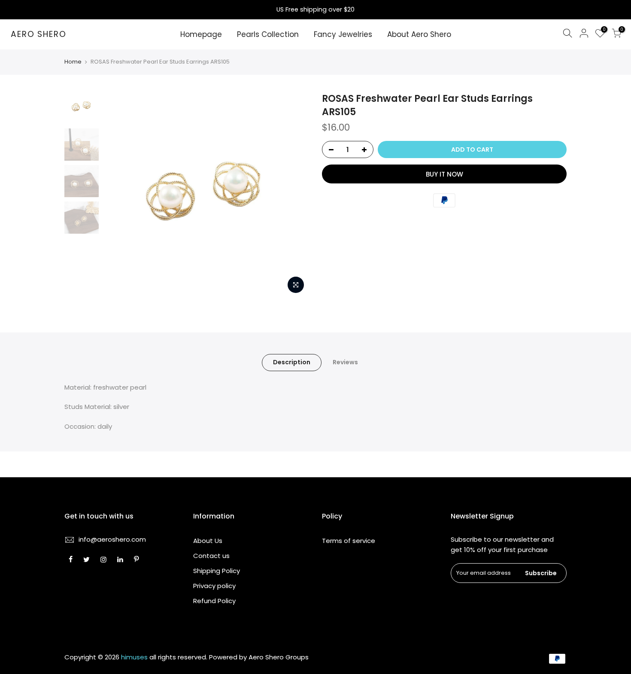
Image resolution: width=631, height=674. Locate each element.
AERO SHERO (39, 34)
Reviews (345, 362)
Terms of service (348, 540)
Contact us (211, 555)
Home (73, 62)
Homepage (201, 34)
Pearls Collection (268, 34)
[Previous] (118, 195)
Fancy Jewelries (343, 34)
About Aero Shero (419, 34)
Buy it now (444, 174)
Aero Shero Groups (279, 657)
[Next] (294, 195)
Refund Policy (214, 600)
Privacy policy (214, 585)
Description (291, 362)
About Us (207, 540)
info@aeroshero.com (112, 539)
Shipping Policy (216, 570)
